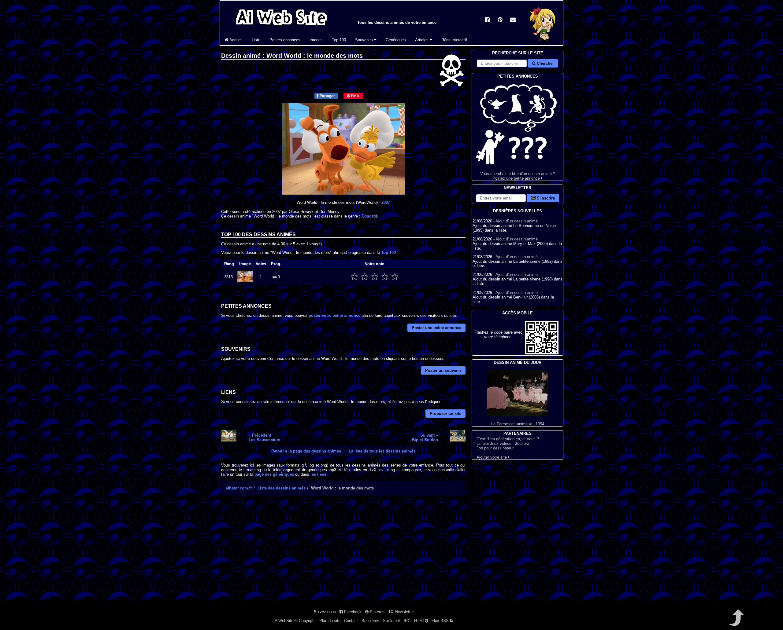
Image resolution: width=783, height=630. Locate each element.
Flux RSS (441, 620)
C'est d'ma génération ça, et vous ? (508, 439)
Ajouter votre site (492, 457)
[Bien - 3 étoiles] (374, 277)
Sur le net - (393, 620)
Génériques (396, 40)
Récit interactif (454, 40)
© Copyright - (306, 620)
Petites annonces (284, 40)
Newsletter (404, 612)
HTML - (422, 620)
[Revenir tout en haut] (736, 622)
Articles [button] (422, 40)
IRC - (408, 620)
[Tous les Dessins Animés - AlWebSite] (281, 26)
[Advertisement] (343, 553)
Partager (327, 96)
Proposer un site (445, 413)
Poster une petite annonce (436, 327)
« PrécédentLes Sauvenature (264, 437)
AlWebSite (284, 620)
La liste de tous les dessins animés (382, 451)
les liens (318, 474)
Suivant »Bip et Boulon (425, 437)
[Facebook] (487, 20)
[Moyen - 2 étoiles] (364, 277)
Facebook (352, 612)
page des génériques (274, 474)
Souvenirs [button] (364, 40)
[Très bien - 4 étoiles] (385, 277)
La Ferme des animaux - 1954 (517, 424)
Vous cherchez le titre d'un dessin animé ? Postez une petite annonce (517, 176)
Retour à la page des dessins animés (306, 451)
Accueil (235, 40)
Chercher (545, 63)
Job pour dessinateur (495, 448)
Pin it (354, 96)
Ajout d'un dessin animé (516, 221)
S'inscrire (545, 198)
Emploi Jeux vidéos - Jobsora (503, 443)
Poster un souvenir (443, 370)
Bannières (370, 620)
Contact (351, 620)
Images (316, 40)
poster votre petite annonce (334, 315)
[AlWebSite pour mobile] (541, 353)
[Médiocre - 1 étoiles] (354, 277)
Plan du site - (331, 620)
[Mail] (513, 20)
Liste (256, 40)
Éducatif (369, 216)
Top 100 (339, 40)
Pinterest (377, 612)
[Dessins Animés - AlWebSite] (543, 44)
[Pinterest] (500, 20)
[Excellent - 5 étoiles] (395, 277)
